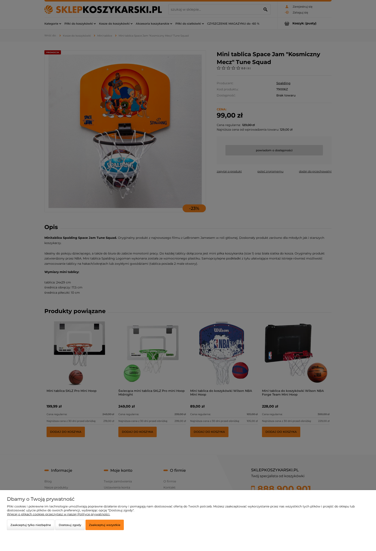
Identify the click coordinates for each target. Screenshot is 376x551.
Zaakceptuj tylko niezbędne (30, 525)
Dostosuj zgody (70, 525)
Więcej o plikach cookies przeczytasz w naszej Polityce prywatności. (58, 514)
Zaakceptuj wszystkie (104, 525)
